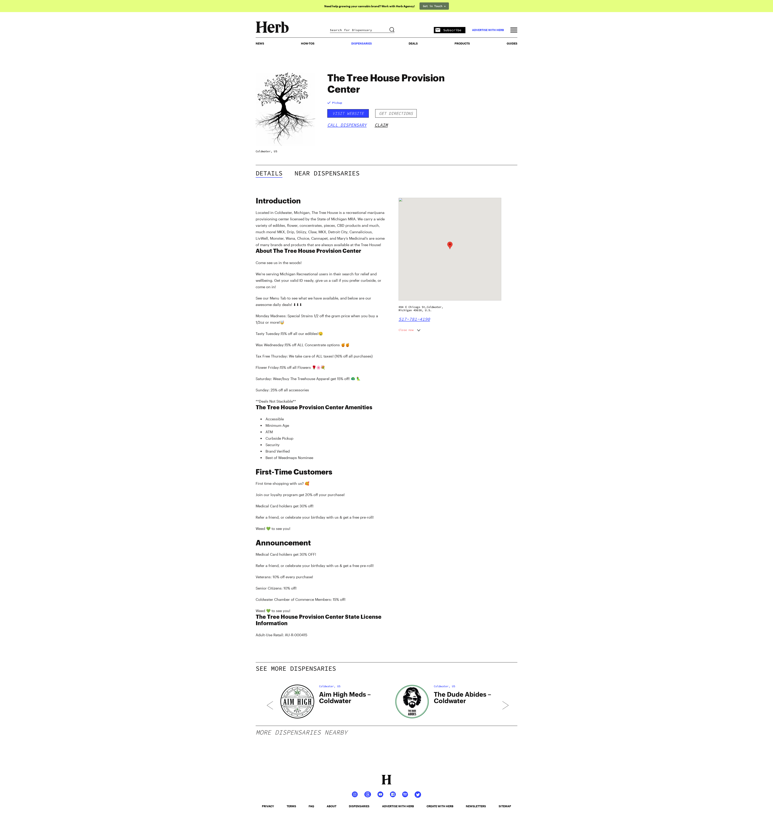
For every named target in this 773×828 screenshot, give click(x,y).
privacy (268, 806)
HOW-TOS (307, 43)
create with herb (440, 806)
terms (291, 806)
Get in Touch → (434, 6)
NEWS (260, 43)
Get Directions (396, 113)
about (331, 806)
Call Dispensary (347, 124)
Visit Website (348, 113)
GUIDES (512, 43)
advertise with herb (488, 30)
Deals (413, 43)
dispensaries (359, 806)
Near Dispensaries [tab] (327, 173)
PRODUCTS (462, 43)
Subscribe (452, 30)
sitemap (505, 806)
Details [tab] (269, 173)
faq (311, 806)
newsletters (476, 806)
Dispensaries (361, 43)
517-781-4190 (414, 319)
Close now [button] (406, 330)
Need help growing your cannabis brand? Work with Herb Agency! (369, 6)
